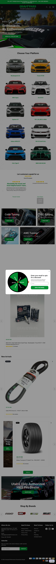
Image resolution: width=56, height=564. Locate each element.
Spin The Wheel (39, 287)
